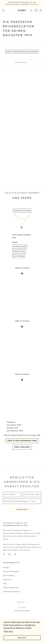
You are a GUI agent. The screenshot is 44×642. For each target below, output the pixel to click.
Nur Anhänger (18, 256)
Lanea (22, 251)
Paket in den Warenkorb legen (22, 440)
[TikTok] (15, 554)
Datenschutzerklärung (11, 591)
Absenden (22, 509)
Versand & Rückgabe (11, 571)
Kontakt (6, 567)
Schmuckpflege (9, 575)
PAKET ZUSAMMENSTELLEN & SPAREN (22, 52)
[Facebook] (4, 554)
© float (22, 607)
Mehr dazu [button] (8, 631)
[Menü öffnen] (3, 10)
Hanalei (23, 246)
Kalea (15, 251)
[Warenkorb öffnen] (41, 10)
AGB (4, 583)
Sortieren (21, 62)
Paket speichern (22, 447)
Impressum (7, 579)
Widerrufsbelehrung (10, 587)
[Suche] (31, 10)
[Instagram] (9, 554)
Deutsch (21, 602)
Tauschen (17, 210)
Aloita (15, 246)
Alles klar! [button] (22, 638)
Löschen (27, 210)
